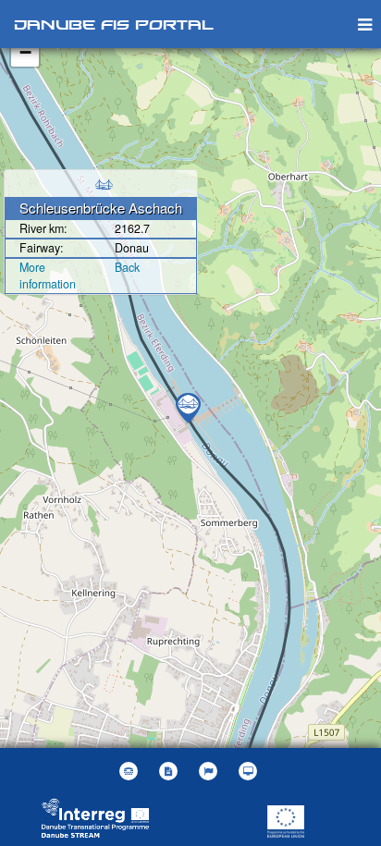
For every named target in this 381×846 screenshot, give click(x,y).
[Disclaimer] (171, 771)
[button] (210, 771)
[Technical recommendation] (250, 771)
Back (127, 267)
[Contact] (131, 771)
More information (47, 276)
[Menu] (365, 23)
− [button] (25, 52)
